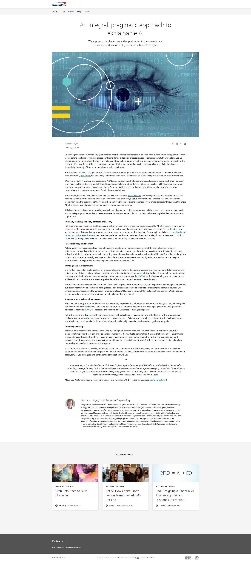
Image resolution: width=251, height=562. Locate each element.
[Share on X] (173, 144)
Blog (79, 11)
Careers (87, 11)
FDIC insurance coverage (73, 547)
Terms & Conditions (148, 558)
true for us (85, 175)
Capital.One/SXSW (157, 380)
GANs (87, 309)
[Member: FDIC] (188, 558)
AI (64, 11)
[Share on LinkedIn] (177, 144)
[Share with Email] (185, 144)
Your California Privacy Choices (123, 558)
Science (71, 11)
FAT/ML (141, 276)
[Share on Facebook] (181, 144)
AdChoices (107, 558)
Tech (54, 11)
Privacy (98, 558)
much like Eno (134, 195)
